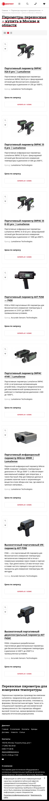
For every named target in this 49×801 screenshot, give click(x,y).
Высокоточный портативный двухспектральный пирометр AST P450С (24, 635)
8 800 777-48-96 (7, 749)
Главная (5, 729)
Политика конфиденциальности (16, 795)
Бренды (34, 729)
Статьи (22, 732)
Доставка (5, 732)
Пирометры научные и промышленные (26, 10)
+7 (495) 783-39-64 (8, 746)
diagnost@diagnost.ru (10, 752)
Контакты (25, 729)
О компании (15, 729)
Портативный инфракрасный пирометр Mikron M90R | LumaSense (22, 458)
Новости (14, 732)
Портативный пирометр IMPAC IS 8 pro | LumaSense (24, 146)
